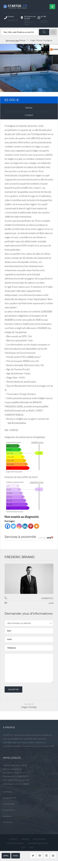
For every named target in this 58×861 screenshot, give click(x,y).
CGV (24, 847)
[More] (36, 526)
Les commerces (9, 810)
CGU (31, 847)
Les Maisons (7, 792)
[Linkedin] (25, 526)
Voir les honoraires (17, 422)
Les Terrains (7, 822)
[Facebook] (7, 526)
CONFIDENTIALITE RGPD (37, 843)
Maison (22, 40)
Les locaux (7, 816)
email (15, 856)
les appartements (9, 798)
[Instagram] (19, 526)
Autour (29, 107)
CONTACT (13, 839)
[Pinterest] (30, 526)
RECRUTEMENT (39, 839)
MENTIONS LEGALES (15, 843)
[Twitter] (13, 526)
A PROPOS (25, 839)
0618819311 (47, 598)
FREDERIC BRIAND (20, 557)
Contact (29, 114)
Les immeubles (9, 804)
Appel (6, 856)
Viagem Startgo (29, 707)
